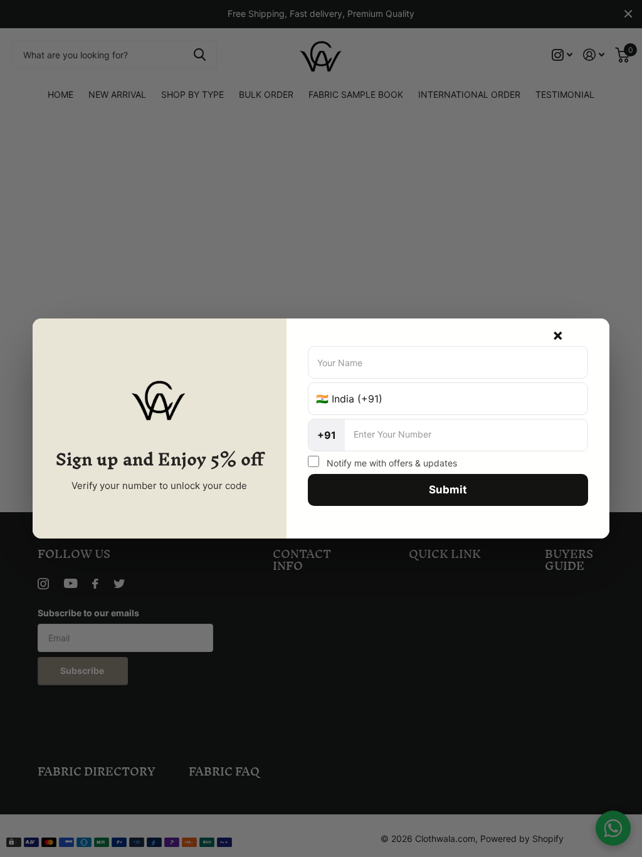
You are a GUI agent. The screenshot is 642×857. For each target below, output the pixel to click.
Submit (448, 489)
